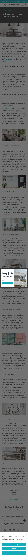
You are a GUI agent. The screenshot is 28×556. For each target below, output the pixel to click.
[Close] (26, 534)
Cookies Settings (14, 544)
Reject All (14, 548)
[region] (14, 544)
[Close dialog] (26, 270)
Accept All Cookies (14, 553)
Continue (7, 282)
